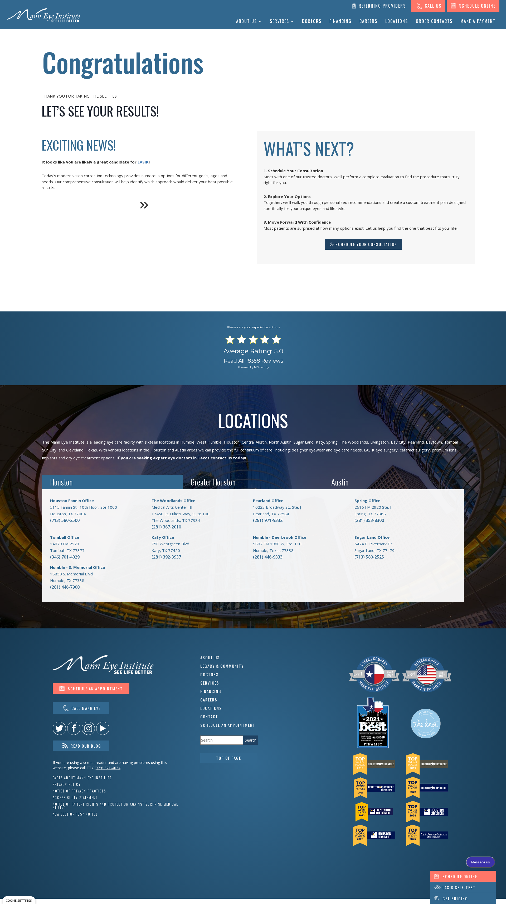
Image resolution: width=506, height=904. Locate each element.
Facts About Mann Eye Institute (82, 778)
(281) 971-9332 (268, 520)
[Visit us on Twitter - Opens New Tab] (59, 728)
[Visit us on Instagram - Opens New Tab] (88, 728)
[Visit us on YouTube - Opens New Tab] (102, 728)
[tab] (112, 482)
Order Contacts (434, 21)
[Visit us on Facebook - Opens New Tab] (73, 728)
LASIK (143, 162)
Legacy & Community (222, 666)
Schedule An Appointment (227, 725)
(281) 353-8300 (369, 520)
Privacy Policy (67, 784)
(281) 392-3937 (166, 557)
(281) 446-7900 (65, 587)
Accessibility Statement (75, 797)
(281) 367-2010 (166, 527)
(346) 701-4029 (65, 557)
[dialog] (19, 900)
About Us (246, 21)
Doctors (312, 21)
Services (279, 21)
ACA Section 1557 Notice (75, 814)
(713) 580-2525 (369, 557)
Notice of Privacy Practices (79, 791)
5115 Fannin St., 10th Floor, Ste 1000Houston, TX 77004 (83, 507)
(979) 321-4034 (107, 767)
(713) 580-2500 (65, 520)
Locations (396, 21)
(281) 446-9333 (268, 557)
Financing (340, 21)
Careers (368, 21)
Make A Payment (477, 21)
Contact (209, 716)
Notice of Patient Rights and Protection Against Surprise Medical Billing (115, 805)
